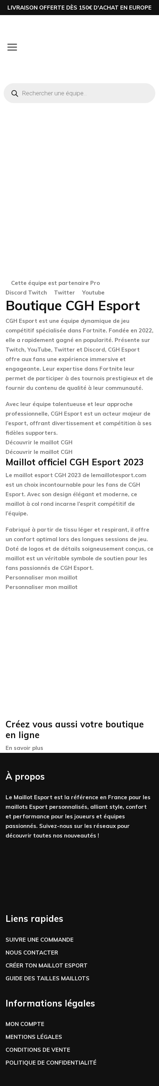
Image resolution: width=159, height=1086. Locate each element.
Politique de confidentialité (51, 1062)
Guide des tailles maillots (47, 978)
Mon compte (25, 1023)
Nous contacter (32, 952)
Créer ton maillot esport (47, 965)
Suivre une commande (40, 939)
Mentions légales (34, 1036)
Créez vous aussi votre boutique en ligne (75, 729)
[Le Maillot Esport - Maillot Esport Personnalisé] (28, 48)
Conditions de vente (38, 1049)
